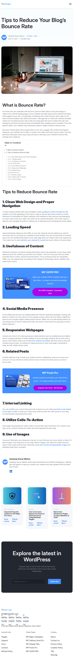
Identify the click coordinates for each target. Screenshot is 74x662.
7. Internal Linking (15, 175)
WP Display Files (33, 644)
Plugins (31, 509)
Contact (4, 648)
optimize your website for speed (32, 240)
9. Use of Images (15, 179)
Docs (3, 644)
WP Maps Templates (34, 637)
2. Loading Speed (15, 159)
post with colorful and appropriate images (51, 445)
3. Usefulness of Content (18, 161)
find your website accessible (39, 341)
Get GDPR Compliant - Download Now (50, 292)
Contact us (55, 640)
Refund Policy (7, 651)
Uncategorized (9, 509)
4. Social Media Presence (18, 166)
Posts (30, 36)
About (53, 637)
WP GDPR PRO (15, 163)
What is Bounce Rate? (15, 150)
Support (4, 640)
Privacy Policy (56, 644)
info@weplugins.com (9, 614)
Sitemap (54, 655)
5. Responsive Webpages (18, 168)
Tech (35, 36)
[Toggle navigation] (70, 4)
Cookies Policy (57, 648)
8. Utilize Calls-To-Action (18, 177)
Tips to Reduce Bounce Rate (18, 152)
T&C (52, 651)
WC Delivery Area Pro (35, 640)
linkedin (10, 471)
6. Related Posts (15, 170)
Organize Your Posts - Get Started (50, 388)
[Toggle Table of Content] (5, 145)
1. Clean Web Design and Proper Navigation (23, 157)
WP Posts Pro (14, 172)
